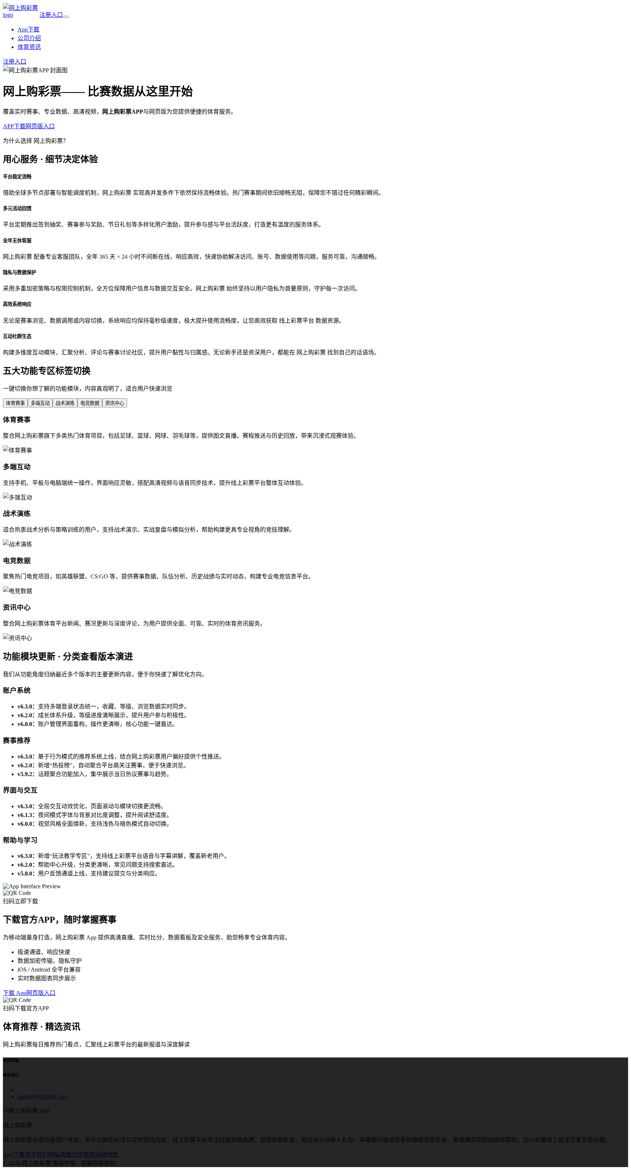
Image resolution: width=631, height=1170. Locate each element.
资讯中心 (114, 403)
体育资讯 (29, 47)
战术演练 (65, 403)
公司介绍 (29, 38)
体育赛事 (15, 403)
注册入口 (51, 15)
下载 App (14, 993)
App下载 (28, 29)
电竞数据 (89, 403)
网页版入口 (40, 126)
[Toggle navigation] (66, 17)
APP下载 (14, 126)
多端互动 (40, 403)
